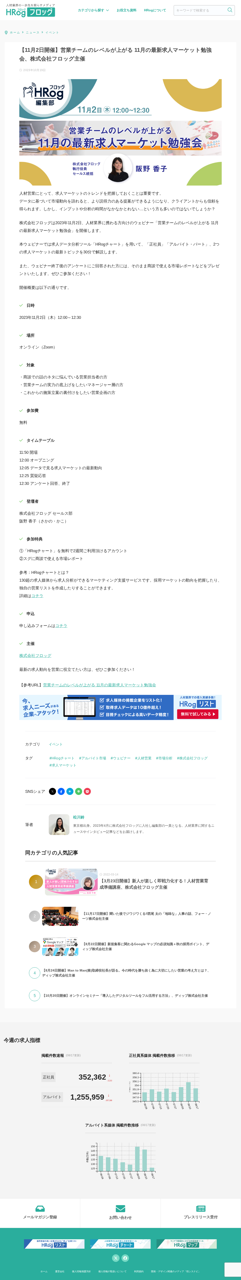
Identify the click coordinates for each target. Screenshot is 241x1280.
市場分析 (165, 758)
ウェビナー (122, 758)
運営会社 (59, 1271)
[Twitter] (116, 1258)
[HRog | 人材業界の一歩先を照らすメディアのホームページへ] (30, 10)
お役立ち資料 (127, 10)
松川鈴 (78, 817)
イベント (56, 744)
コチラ (37, 596)
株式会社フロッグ (35, 655)
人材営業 (144, 758)
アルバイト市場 (93, 758)
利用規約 (139, 1271)
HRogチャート (63, 758)
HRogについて (155, 10)
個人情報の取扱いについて (112, 1271)
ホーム (44, 1271)
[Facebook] (125, 1258)
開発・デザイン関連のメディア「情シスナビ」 (176, 1271)
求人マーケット (64, 765)
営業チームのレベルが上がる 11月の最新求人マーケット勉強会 (99, 685)
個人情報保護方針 (81, 1271)
